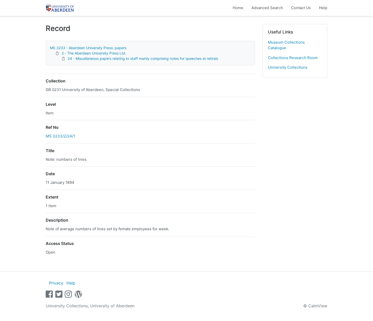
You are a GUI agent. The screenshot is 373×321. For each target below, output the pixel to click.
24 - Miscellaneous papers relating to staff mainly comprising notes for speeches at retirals (143, 58)
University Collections (288, 67)
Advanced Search (267, 7)
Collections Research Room (293, 57)
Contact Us (301, 7)
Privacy (56, 283)
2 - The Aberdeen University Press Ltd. (94, 53)
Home (238, 7)
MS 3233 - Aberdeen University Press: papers (88, 48)
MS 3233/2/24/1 (60, 136)
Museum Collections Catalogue (286, 45)
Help (323, 7)
